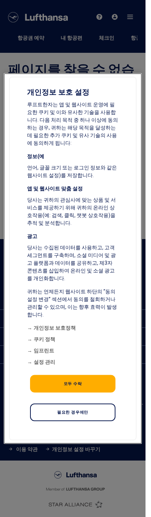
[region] (73, 258)
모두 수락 (73, 383)
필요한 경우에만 (72, 412)
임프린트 (44, 350)
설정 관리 (44, 362)
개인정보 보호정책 (55, 328)
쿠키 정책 (44, 339)
